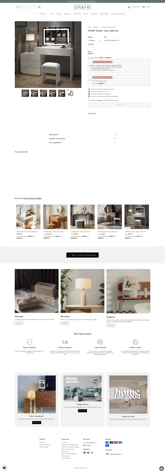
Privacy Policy (65, 456)
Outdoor (94, 14)
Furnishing (104, 14)
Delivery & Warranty (57, 139)
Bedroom (67, 14)
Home (89, 27)
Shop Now (19, 323)
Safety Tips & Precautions (69, 454)
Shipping (100, 100)
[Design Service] (82, 388)
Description (53, 135)
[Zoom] (48, 54)
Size (105, 37)
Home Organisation (118, 14)
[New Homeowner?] (37, 394)
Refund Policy (65, 451)
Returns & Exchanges (67, 449)
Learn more (37, 422)
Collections (96, 27)
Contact (63, 442)
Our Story (42, 442)
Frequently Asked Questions (69, 445)
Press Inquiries (44, 447)
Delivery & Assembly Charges (70, 447)
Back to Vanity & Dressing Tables (84, 255)
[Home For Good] (128, 394)
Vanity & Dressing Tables (108, 27)
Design (90, 37)
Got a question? (55, 143)
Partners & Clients (45, 445)
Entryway (43, 14)
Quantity (91, 44)
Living (51, 14)
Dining (59, 14)
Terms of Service (66, 458)
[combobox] (28, 7)
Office (85, 14)
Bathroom (77, 14)
